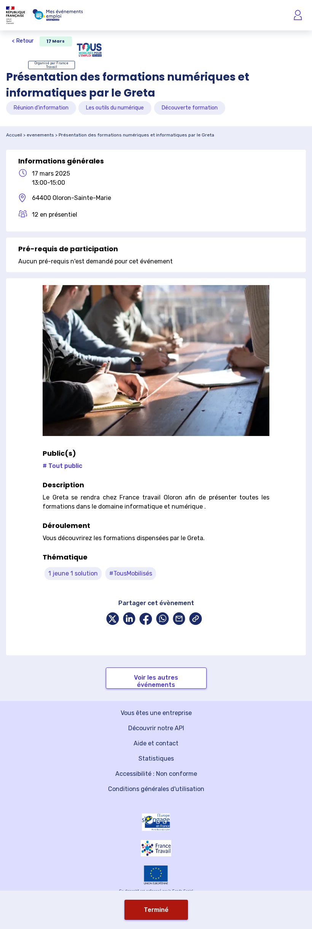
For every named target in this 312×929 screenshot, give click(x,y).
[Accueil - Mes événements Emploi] (58, 15)
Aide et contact (156, 743)
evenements (40, 135)
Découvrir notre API (156, 728)
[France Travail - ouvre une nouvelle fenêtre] (156, 848)
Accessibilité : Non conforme (156, 773)
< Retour (22, 41)
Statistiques (156, 758)
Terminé (156, 909)
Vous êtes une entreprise (156, 713)
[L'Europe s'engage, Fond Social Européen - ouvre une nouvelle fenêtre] (156, 822)
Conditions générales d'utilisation (156, 789)
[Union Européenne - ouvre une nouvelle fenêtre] (156, 875)
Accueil (14, 135)
